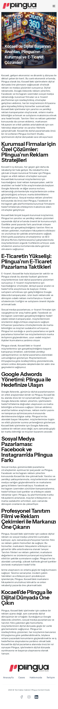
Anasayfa (8, 677)
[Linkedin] (36, 697)
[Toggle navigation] (46, 6)
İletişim (51, 677)
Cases (21, 677)
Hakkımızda (36, 677)
